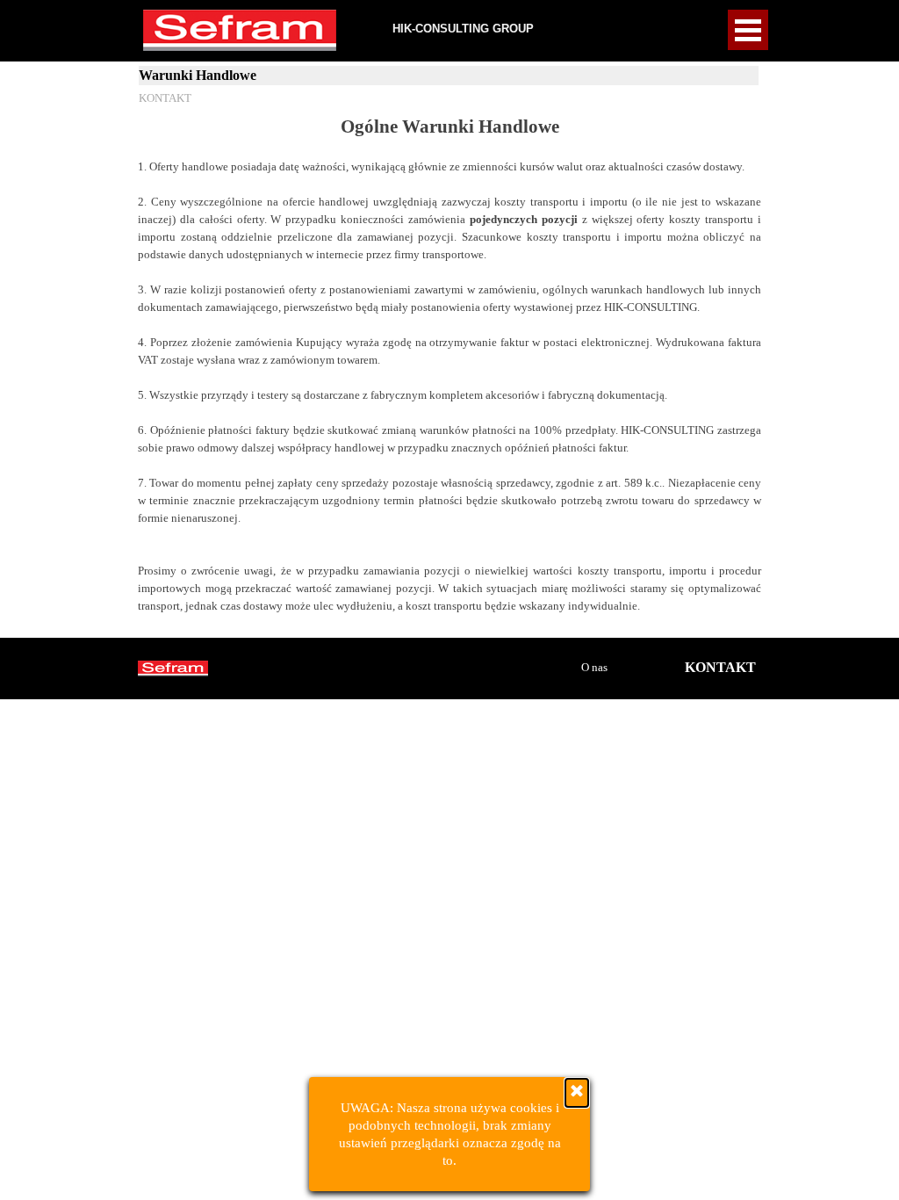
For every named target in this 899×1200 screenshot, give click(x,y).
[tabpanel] (449, 372)
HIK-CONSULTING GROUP (463, 28)
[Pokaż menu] (748, 30)
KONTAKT (165, 98)
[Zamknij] (577, 1092)
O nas (594, 667)
